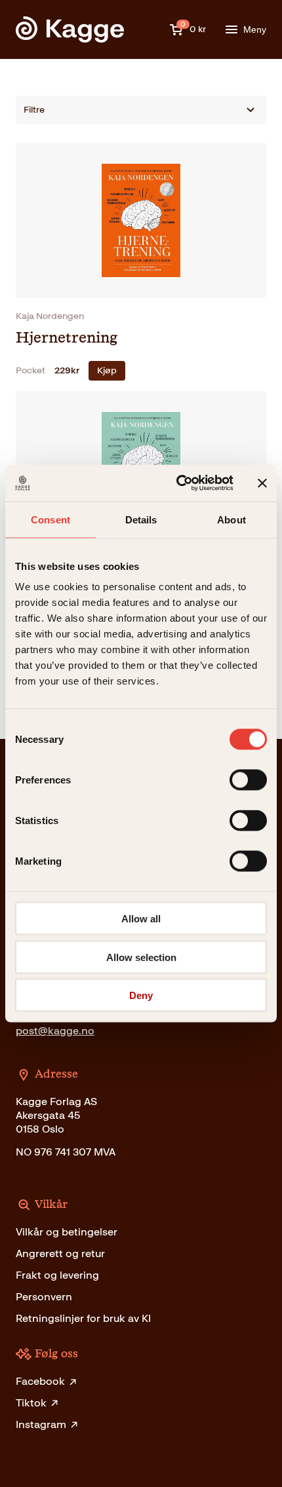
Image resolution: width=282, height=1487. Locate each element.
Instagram (41, 1424)
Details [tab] (141, 519)
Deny (141, 995)
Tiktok (31, 1403)
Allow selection (141, 956)
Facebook (40, 1381)
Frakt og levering (57, 1275)
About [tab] (231, 519)
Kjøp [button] (107, 370)
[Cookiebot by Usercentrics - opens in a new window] (177, 483)
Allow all (141, 918)
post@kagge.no (55, 1031)
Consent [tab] (50, 519)
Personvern (44, 1296)
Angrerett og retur (60, 1253)
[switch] (248, 780)
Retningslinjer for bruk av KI (83, 1318)
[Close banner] (262, 482)
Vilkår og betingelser (66, 1232)
